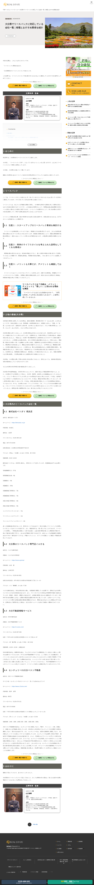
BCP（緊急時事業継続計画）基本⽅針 (64, 861)
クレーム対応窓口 (27, 859)
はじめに (9, 133)
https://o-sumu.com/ (18, 627)
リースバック (10, 135)
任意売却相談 (44, 871)
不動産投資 (24, 871)
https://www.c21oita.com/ (19, 686)
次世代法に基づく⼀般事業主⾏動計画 (46, 859)
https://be (14, 422)
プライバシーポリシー (12, 859)
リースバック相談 (34, 871)
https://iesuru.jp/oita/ (18, 560)
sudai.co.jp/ (21, 422)
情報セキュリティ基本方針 (15, 866)
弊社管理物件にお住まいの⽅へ (78, 860)
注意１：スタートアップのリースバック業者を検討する (23, 137)
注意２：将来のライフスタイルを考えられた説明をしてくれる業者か (26, 140)
